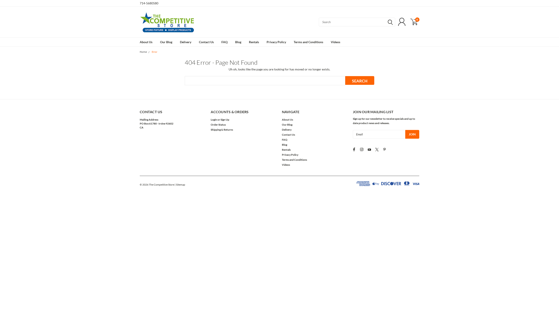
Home (143, 52)
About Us (146, 42)
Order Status (218, 124)
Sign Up (225, 119)
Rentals (254, 42)
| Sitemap (180, 184)
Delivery (185, 42)
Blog (238, 42)
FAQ (224, 42)
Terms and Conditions (308, 42)
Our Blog (166, 42)
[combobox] (357, 22)
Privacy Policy (276, 42)
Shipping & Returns (222, 129)
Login (214, 119)
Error (154, 52)
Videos (335, 42)
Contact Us (206, 42)
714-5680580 (149, 3)
